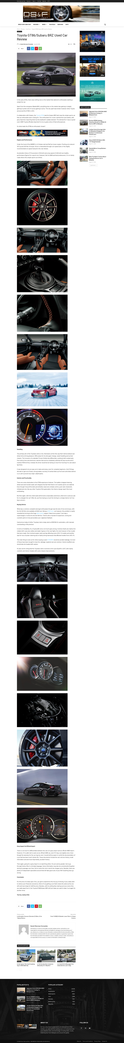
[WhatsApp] (40, 48)
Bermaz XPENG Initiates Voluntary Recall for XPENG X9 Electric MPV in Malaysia (97, 122)
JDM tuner (51, 511)
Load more (92, 165)
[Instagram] (85, 1028)
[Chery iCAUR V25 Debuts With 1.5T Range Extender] (84, 142)
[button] (105, 24)
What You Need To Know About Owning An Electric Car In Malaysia (97, 158)
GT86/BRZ (50, 540)
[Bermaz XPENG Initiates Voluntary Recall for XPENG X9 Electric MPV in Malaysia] (84, 123)
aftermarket (40, 513)
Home (18, 29)
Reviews (23, 29)
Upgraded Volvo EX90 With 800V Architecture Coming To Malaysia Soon (98, 113)
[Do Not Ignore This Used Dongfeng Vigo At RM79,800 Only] (26, 955)
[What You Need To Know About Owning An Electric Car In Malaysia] (84, 159)
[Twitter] (32, 48)
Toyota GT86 (40, 115)
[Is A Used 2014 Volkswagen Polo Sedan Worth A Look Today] (66, 955)
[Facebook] (28, 48)
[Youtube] (89, 1028)
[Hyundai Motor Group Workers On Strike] (84, 150)
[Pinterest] (36, 48)
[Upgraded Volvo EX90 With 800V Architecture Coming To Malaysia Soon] (84, 114)
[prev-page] (18, 970)
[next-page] (21, 970)
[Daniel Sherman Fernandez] (18, 44)
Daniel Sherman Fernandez (26, 44)
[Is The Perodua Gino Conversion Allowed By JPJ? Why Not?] (46, 955)
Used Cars (28, 29)
